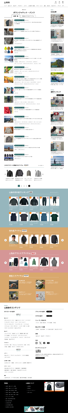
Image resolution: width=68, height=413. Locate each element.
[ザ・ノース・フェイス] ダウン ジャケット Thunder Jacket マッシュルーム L (28, 179)
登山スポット (53, 5)
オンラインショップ (53, 192)
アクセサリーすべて (19, 346)
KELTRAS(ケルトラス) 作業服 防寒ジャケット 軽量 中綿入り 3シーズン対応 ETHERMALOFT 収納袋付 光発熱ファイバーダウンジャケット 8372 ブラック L (19, 179)
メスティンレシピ (18, 362)
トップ (5, 5)
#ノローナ (39, 82)
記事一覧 (15, 16)
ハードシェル (26, 324)
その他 (6, 346)
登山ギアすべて (12, 339)
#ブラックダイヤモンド (18, 43)
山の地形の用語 (8, 402)
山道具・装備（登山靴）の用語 (11, 390)
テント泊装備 (7, 335)
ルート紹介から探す (50, 329)
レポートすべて (7, 357)
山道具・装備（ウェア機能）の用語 (12, 392)
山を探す (37, 329)
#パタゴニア (35, 61)
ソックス (20, 326)
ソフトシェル (7, 326)
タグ (63, 5)
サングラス (7, 344)
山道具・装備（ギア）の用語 (11, 386)
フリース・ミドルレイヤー (9, 324)
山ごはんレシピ (7, 362)
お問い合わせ (29, 392)
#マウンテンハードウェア (19, 83)
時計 (10, 344)
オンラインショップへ (39, 357)
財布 (25, 344)
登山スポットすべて (58, 329)
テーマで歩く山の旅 (15, 377)
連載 (45, 5)
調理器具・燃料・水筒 (24, 333)
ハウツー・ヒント (39, 5)
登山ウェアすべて (18, 328)
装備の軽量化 (24, 368)
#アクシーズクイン (31, 102)
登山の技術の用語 (9, 400)
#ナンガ (16, 73)
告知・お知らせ (43, 322)
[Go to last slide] (5, 174)
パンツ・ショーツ (22, 322)
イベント (37, 322)
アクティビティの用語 (10, 396)
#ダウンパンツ (17, 102)
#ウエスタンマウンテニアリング (34, 71)
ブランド (59, 5)
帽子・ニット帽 (26, 326)
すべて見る (49, 311)
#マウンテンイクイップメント (28, 63)
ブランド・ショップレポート (16, 355)
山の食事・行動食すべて (27, 362)
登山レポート (7, 355)
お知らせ (48, 5)
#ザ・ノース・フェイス (18, 63)
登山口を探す (42, 329)
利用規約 (29, 388)
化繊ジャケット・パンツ (19, 320)
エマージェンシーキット (22, 335)
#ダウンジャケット (22, 61)
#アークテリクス (29, 61)
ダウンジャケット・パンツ (9, 320)
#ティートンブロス (24, 102)
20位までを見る (59, 95)
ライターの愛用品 (25, 355)
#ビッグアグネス (33, 82)
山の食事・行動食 (31, 5)
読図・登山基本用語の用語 (10, 398)
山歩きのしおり (7, 377)
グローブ (13, 346)
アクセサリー (20, 5)
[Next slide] (43, 174)
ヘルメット (21, 337)
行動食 (12, 362)
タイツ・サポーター (14, 326)
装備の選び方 (17, 368)
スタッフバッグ (27, 337)
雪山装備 (6, 339)
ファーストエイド (14, 335)
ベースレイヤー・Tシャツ (9, 322)
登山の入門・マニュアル (22, 370)
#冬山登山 (16, 61)
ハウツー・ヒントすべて (9, 372)
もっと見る (40, 165)
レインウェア (27, 320)
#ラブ (40, 63)
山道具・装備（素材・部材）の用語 (12, 394)
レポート (25, 5)
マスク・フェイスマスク (9, 328)
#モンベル (16, 52)
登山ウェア (10, 5)
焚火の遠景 (30, 377)
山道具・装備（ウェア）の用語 (11, 388)
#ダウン (16, 149)
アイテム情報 (49, 322)
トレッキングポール (14, 337)
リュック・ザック (8, 333)
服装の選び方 (7, 370)
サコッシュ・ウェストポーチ (18, 344)
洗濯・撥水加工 (13, 370)
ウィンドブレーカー (19, 324)
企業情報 (29, 386)
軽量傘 (9, 346)
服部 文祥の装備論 (23, 377)
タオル (28, 344)
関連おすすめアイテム (28, 16)
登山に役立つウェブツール (9, 368)
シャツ (16, 322)
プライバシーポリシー (31, 390)
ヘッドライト (7, 337)
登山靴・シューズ (15, 333)
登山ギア (14, 5)
